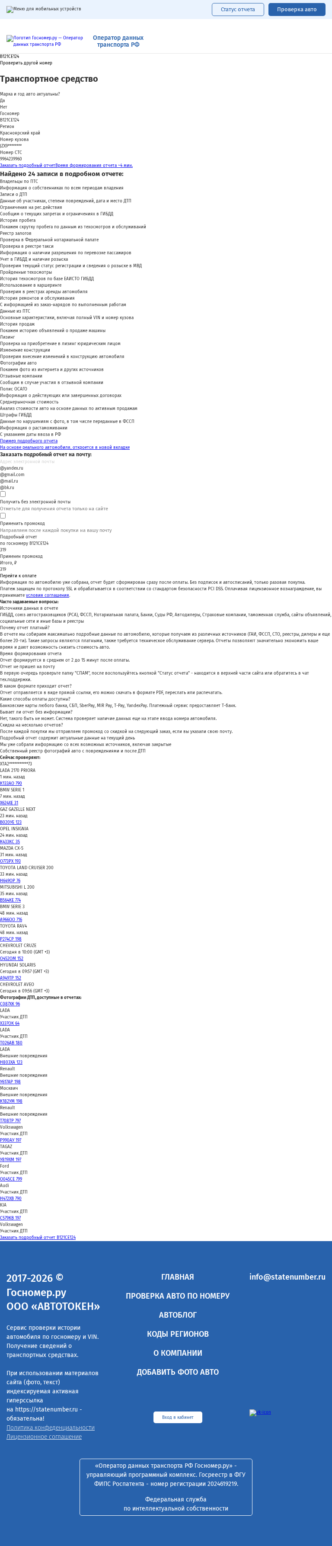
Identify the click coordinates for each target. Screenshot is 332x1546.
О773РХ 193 (10, 861)
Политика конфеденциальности (50, 1427)
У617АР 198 (10, 1082)
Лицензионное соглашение (44, 1436)
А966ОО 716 (11, 919)
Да (2, 100)
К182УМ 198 (11, 1101)
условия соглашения (47, 595)
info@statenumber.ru (287, 1277)
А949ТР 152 (10, 978)
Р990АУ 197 (10, 1140)
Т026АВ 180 (11, 1043)
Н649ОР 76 (10, 880)
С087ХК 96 (10, 1004)
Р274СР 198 (11, 939)
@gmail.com (12, 474)
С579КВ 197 (10, 1218)
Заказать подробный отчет (66, 165)
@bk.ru (7, 487)
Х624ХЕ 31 (9, 803)
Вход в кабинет (178, 1417)
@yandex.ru (11, 468)
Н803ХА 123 (11, 1062)
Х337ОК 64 (9, 1023)
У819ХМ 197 (10, 1159)
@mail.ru (9, 481)
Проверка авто (297, 9)
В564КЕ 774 (10, 900)
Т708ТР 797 (10, 1120)
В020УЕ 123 (11, 822)
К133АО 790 (11, 783)
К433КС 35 (10, 842)
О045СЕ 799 (11, 1179)
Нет (3, 107)
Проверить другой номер (26, 63)
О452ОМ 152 (11, 958)
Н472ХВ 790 (11, 1198)
